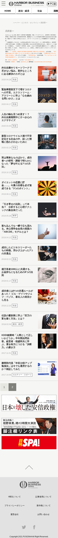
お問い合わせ (43, 514)
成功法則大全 (32, 55)
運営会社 (15, 514)
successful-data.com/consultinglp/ (43, 61)
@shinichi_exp (25, 61)
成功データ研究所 (12, 59)
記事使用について (43, 497)
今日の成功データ (29, 59)
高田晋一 (13, 61)
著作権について (44, 505)
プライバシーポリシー (14, 505)
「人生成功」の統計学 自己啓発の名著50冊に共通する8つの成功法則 (27, 51)
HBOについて (14, 497)
